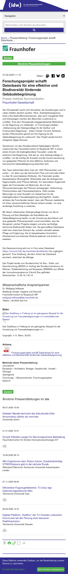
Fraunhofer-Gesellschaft (18, 102)
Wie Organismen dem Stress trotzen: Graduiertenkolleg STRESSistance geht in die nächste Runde (32, 462)
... (46, 329)
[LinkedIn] (63, 76)
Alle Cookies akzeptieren (51, 569)
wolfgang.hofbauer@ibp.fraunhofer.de (20, 297)
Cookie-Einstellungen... (14, 569)
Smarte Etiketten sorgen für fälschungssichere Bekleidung (33, 437)
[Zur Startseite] (34, 8)
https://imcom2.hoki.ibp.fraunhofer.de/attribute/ (25, 251)
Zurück (8, 57)
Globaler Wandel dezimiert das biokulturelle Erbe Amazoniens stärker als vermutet (28, 415)
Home (4, 37)
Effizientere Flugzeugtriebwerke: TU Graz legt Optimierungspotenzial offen (26, 489)
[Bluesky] (58, 76)
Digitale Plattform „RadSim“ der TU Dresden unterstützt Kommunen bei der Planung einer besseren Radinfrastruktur (32, 518)
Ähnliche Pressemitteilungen (34, 63)
